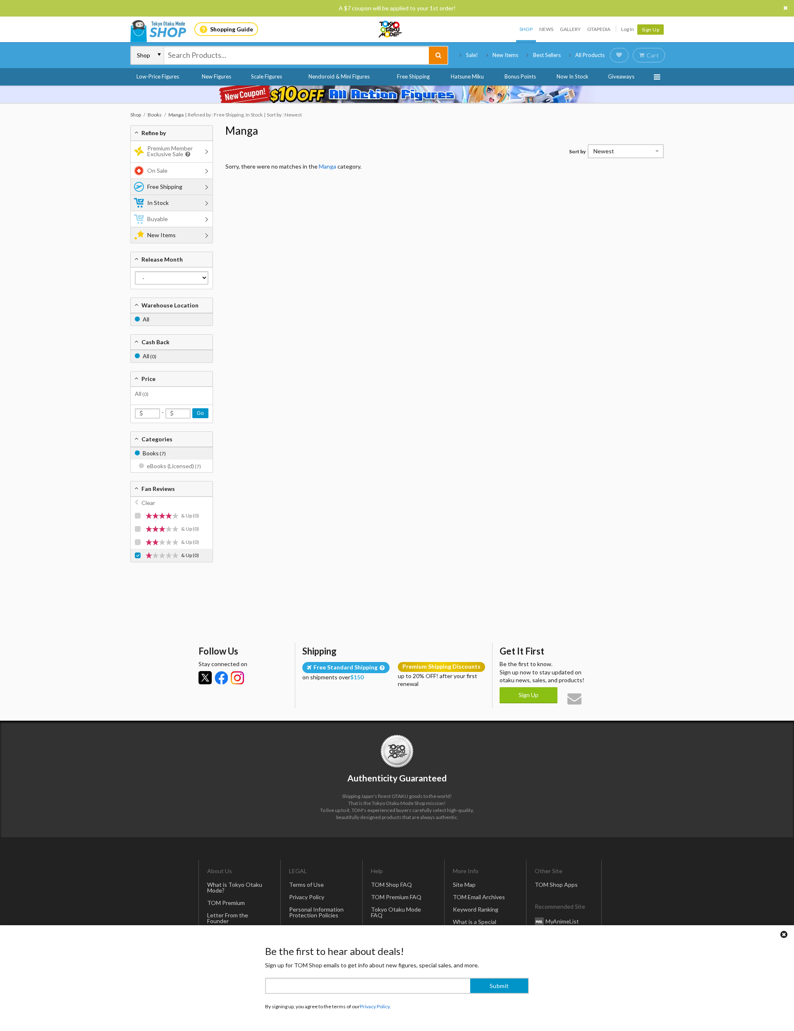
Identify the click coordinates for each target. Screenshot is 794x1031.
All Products (590, 55)
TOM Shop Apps (556, 884)
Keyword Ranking (475, 909)
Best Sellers (547, 55)
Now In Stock (572, 76)
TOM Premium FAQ (396, 896)
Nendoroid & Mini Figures (339, 76)
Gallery (570, 29)
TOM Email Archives (479, 896)
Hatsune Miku (467, 76)
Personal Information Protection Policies (316, 912)
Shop (526, 29)
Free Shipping (413, 76)
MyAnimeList (562, 921)
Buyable (157, 218)
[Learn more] (186, 154)
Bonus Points (520, 76)
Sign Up (651, 29)
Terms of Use (306, 884)
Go (200, 413)
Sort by (577, 151)
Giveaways (621, 76)
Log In (627, 29)
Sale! (472, 55)
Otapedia (598, 29)
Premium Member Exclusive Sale (170, 151)
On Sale (157, 170)
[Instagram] (237, 677)
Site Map (464, 884)
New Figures (216, 76)
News (546, 29)
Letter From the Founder (227, 918)
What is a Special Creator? (474, 924)
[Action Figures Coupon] (397, 94)
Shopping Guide (231, 29)
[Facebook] (221, 677)
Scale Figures (266, 76)
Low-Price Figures (157, 76)
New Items (505, 55)
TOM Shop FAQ (391, 884)
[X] (205, 677)
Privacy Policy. (375, 1006)
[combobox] (296, 55)
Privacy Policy (306, 896)
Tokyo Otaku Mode (391, 29)
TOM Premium (226, 902)
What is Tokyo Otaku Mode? (234, 887)
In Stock (158, 202)
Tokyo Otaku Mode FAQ (396, 912)
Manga (241, 130)
